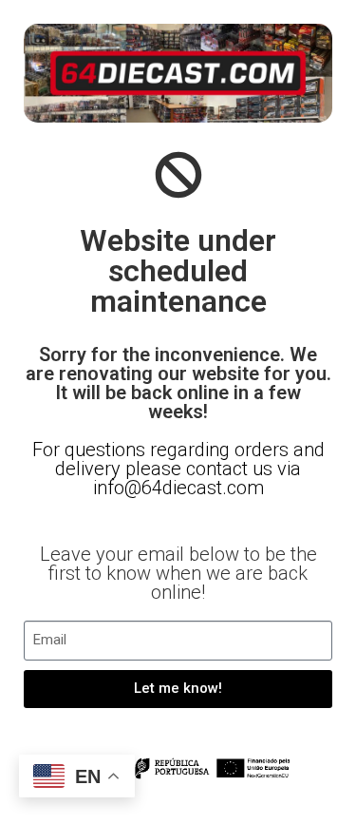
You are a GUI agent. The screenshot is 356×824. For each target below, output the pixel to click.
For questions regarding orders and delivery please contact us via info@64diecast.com (178, 468)
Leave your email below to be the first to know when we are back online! (178, 573)
